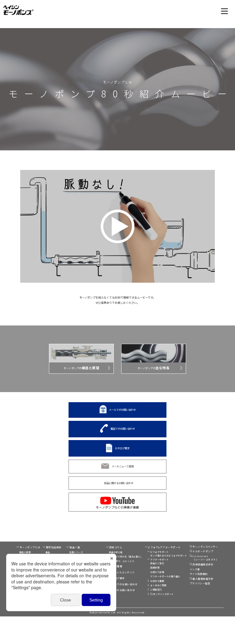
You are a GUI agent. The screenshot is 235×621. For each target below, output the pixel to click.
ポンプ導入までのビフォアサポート (168, 555)
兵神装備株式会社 (202, 564)
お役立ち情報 (157, 580)
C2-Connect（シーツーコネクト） (205, 557)
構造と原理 (25, 552)
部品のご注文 (157, 563)
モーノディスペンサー (205, 546)
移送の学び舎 (116, 552)
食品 (48, 552)
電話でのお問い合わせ (122, 428)
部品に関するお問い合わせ (118, 483)
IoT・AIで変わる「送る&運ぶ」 (125, 556)
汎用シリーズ (76, 552)
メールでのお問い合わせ (122, 409)
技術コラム (115, 547)
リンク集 (195, 569)
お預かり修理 (157, 572)
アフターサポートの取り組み (165, 576)
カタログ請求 (122, 448)
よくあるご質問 (158, 585)
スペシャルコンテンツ (122, 572)
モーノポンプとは (30, 547)
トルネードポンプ (202, 551)
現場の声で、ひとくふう (121, 561)
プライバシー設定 (200, 583)
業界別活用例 (54, 547)
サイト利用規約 (199, 573)
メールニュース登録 (123, 466)
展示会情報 (115, 566)
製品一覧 (74, 547)
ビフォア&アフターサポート (164, 547)
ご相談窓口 (156, 589)
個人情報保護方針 (202, 578)
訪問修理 (154, 567)
